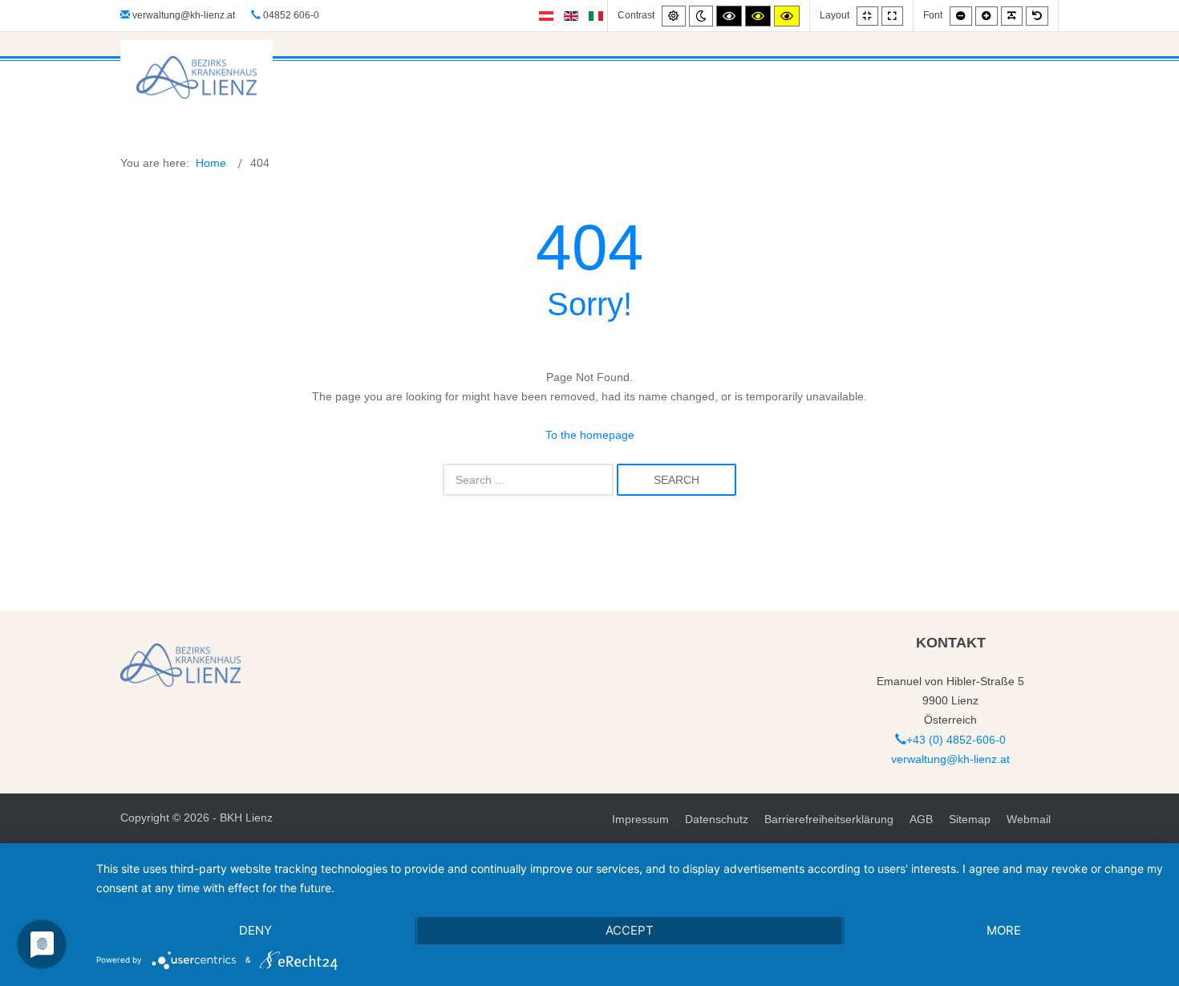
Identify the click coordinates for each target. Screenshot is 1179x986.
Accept (630, 930)
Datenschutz (716, 819)
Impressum (640, 819)
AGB (921, 819)
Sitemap (970, 819)
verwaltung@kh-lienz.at (183, 15)
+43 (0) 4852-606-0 (956, 739)
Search (676, 479)
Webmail (1029, 819)
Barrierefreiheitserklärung (828, 819)
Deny (255, 930)
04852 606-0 (290, 15)
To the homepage (589, 434)
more (1004, 930)
